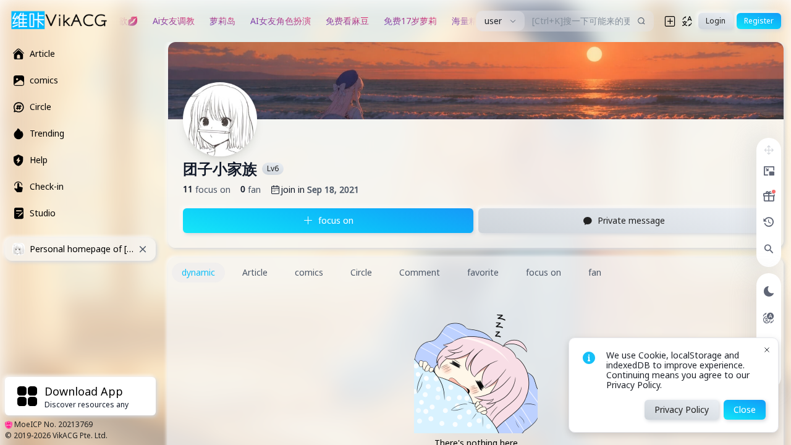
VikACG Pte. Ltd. (80, 435)
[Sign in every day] (768, 196)
